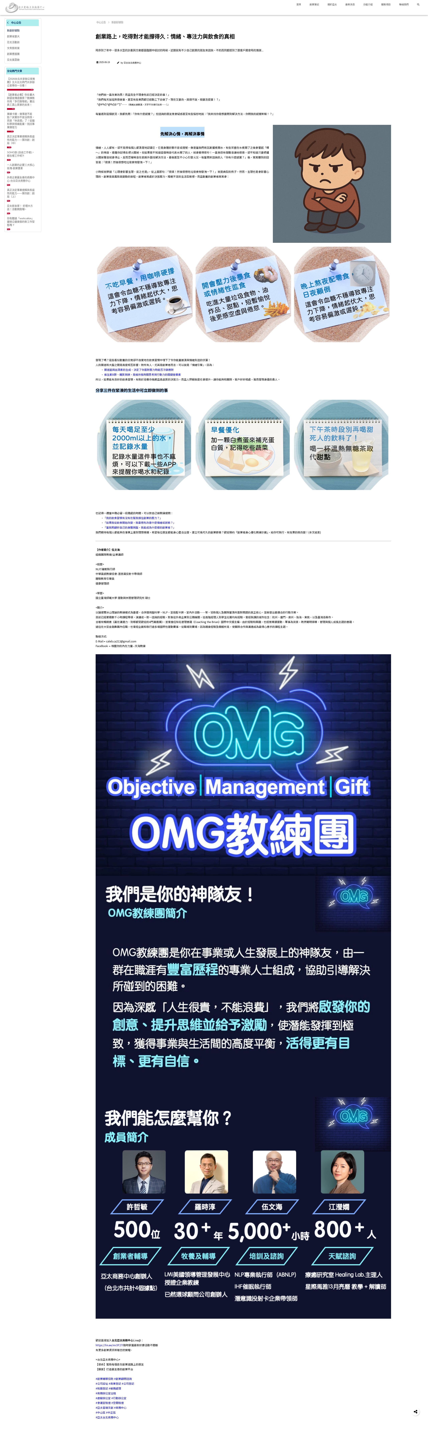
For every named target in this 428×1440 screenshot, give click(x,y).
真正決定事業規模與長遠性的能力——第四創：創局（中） (21, 140)
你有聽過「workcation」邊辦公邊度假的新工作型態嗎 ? (21, 221)
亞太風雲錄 (13, 59)
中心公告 (16, 22)
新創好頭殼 (13, 30)
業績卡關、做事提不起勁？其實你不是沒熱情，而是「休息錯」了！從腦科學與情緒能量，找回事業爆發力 (21, 120)
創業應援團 (13, 53)
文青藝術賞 (13, 48)
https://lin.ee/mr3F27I (109, 1345)
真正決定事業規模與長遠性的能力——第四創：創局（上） (21, 193)
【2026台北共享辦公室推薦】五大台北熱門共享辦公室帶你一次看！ (21, 82)
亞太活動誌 (13, 42)
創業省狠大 (13, 36)
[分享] (415, 1411)
